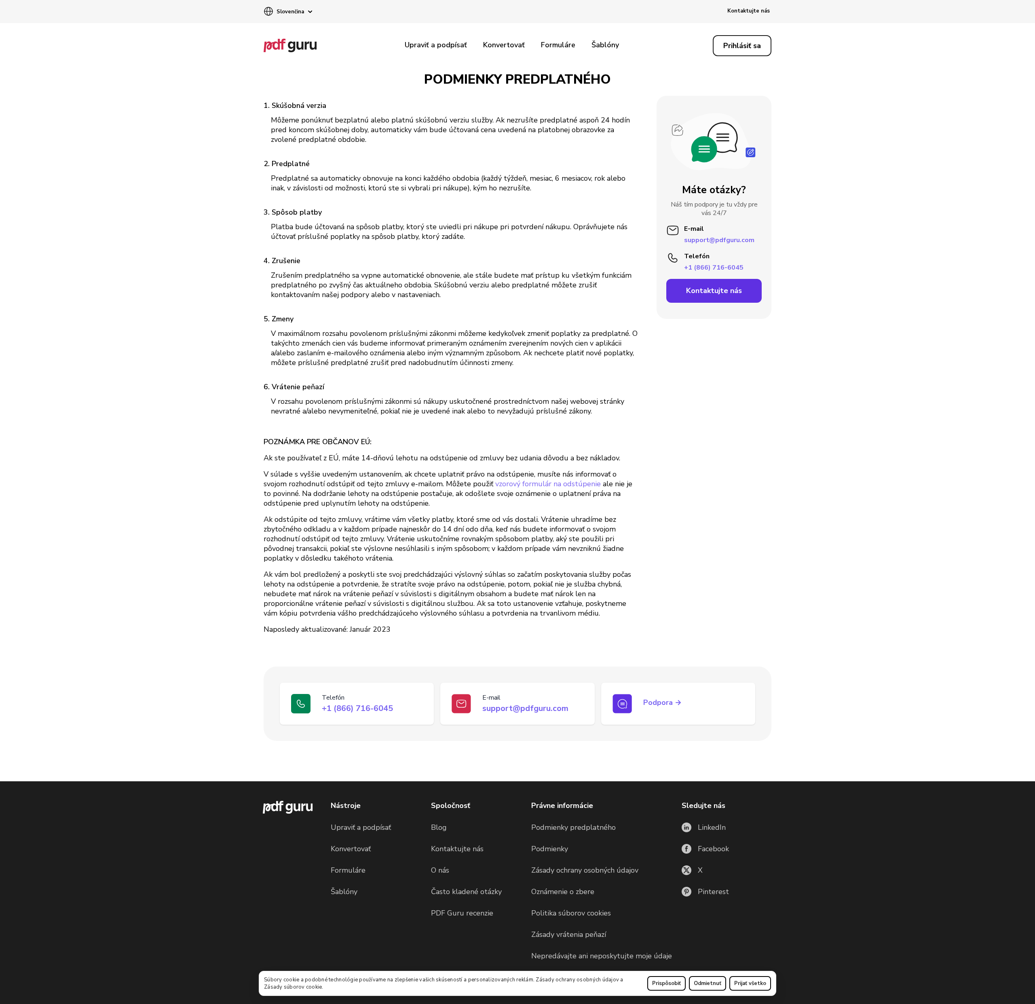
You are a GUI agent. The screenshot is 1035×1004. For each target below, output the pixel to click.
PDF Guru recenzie (462, 913)
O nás (440, 870)
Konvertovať (504, 45)
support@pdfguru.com (525, 708)
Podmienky (549, 849)
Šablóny (605, 45)
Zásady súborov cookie (293, 987)
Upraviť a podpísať (436, 45)
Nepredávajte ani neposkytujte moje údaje (601, 956)
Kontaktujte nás (748, 11)
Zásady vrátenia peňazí (568, 934)
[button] (288, 12)
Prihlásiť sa (742, 46)
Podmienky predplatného (573, 827)
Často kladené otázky (466, 891)
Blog (439, 827)
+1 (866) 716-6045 (714, 267)
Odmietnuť (707, 983)
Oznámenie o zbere (562, 891)
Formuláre (558, 45)
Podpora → (662, 702)
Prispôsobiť (666, 983)
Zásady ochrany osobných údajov (577, 979)
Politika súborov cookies (571, 913)
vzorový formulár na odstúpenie (548, 484)
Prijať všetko (750, 983)
